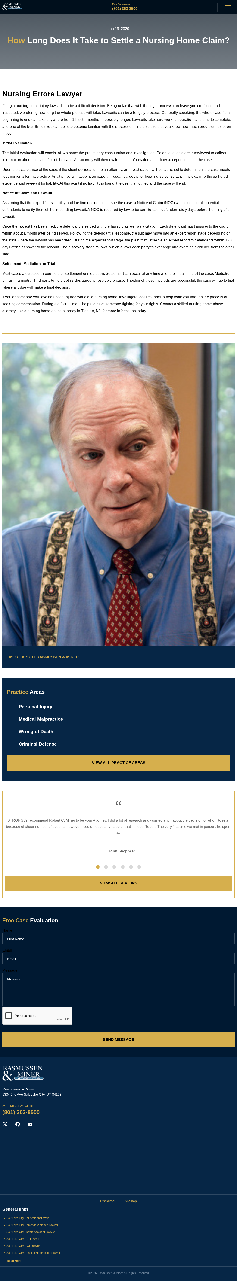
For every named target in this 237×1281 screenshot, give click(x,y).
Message (9, 970)
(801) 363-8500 (124, 9)
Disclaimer (107, 1201)
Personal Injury (35, 706)
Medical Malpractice (41, 719)
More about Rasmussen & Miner (44, 657)
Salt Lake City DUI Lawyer (22, 1239)
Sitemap (131, 1201)
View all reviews (118, 883)
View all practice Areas (118, 763)
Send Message (118, 1039)
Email (7, 950)
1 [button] (98, 867)
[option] (118, 835)
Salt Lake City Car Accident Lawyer (28, 1218)
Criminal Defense (38, 744)
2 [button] (106, 867)
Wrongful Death (36, 731)
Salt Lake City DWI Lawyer (23, 1245)
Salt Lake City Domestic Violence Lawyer (32, 1225)
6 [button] (139, 867)
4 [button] (123, 867)
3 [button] (114, 867)
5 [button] (131, 867)
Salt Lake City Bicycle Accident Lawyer (30, 1232)
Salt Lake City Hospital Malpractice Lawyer (33, 1252)
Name (7, 930)
